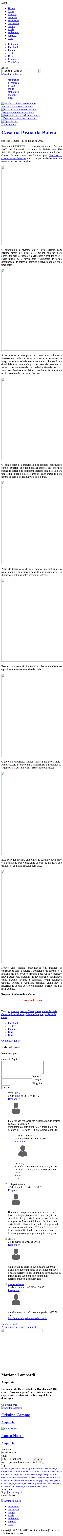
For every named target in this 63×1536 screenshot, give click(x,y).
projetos (12, 35)
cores (25, 1471)
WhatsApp (13, 62)
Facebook (13, 47)
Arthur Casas (27, 1011)
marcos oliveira (16, 1284)
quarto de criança (17, 1486)
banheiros (38, 1468)
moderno (5, 1480)
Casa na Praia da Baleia (28, 133)
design (11, 26)
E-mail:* (36, 1079)
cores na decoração (37, 1471)
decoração (13, 23)
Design (46, 1474)
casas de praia (49, 1011)
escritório (54, 1474)
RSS (10, 56)
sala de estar (31, 1486)
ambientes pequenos (10, 1468)
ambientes (13, 32)
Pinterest (12, 50)
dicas (10, 38)
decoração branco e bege (31, 1474)
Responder (13, 1098)
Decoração (14, 1474)
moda (11, 29)
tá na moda (42, 1486)
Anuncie (12, 17)
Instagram (13, 44)
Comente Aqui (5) (10, 1040)
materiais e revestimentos (48, 1477)
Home (11, 8)
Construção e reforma (12, 1014)
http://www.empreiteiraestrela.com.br (27, 1318)
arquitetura (13, 20)
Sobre (11, 11)
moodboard (15, 1480)
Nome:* (36, 1076)
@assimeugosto (15, 1492)
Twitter (12, 53)
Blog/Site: (37, 1083)
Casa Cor (5, 1471)
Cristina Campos (34, 1014)
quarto (38, 1483)
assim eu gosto (27, 1468)
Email (11, 1032)
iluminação (13, 1477)
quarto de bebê (48, 1483)
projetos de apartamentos (22, 1483)
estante (4, 1477)
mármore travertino (29, 1480)
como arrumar (16, 1471)
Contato (12, 14)
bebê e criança (50, 1468)
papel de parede (46, 1480)
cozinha (50, 1471)
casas (38, 1011)
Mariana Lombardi (27, 1477)
